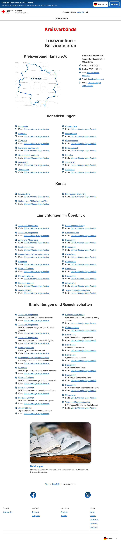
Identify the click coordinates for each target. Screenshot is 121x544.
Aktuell (73, 12)
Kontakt (92, 512)
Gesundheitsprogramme (28, 155)
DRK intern (94, 527)
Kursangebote (24, 193)
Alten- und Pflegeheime (28, 225)
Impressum (93, 523)
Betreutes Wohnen (26, 268)
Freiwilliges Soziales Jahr (28, 147)
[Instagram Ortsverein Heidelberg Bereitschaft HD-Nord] (88, 495)
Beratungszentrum (26, 247)
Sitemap (93, 516)
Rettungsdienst (71, 140)
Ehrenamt (22, 133)
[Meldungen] (60, 442)
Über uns (65, 12)
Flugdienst (22, 140)
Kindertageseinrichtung (75, 225)
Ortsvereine (70, 283)
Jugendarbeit (23, 169)
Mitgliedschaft (71, 133)
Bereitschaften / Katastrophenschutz (33, 254)
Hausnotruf (23, 162)
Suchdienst (69, 162)
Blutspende (23, 126)
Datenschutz (94, 519)
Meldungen (36, 466)
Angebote (64, 512)
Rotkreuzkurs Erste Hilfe (75, 193)
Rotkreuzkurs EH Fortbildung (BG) (32, 201)
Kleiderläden (70, 239)
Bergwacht (22, 261)
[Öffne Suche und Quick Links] (87, 12)
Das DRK (80, 12)
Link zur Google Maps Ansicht (91, 84)
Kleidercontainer (72, 232)
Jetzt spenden (7, 512)
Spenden (69, 155)
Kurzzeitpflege (71, 126)
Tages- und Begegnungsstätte (77, 290)
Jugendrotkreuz (24, 290)
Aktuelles (64, 516)
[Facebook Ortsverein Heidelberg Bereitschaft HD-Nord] (33, 495)
